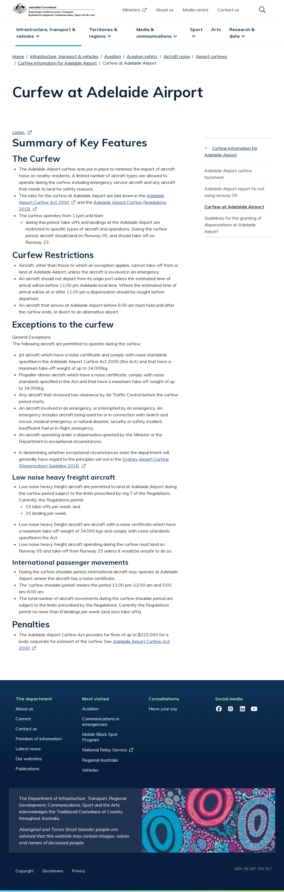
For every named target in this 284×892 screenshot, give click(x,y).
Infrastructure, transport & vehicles (46, 33)
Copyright (25, 870)
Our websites (29, 758)
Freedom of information (39, 738)
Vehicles (90, 770)
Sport (196, 29)
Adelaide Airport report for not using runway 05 (235, 192)
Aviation (112, 56)
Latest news (28, 748)
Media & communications (154, 33)
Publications (27, 768)
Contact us (228, 9)
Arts (216, 29)
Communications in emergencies (100, 721)
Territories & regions (103, 33)
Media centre (195, 9)
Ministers (131, 9)
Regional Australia (100, 760)
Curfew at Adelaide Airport (234, 206)
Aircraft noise (176, 56)
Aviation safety (142, 56)
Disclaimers (52, 870)
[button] (261, 9)
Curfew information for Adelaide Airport (57, 63)
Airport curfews (211, 56)
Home (18, 56)
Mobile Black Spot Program (100, 737)
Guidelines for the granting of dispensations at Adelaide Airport (233, 224)
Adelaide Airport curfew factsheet (228, 174)
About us (165, 9)
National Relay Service (104, 749)
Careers (23, 718)
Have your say (163, 708)
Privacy (78, 870)
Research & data (242, 33)
